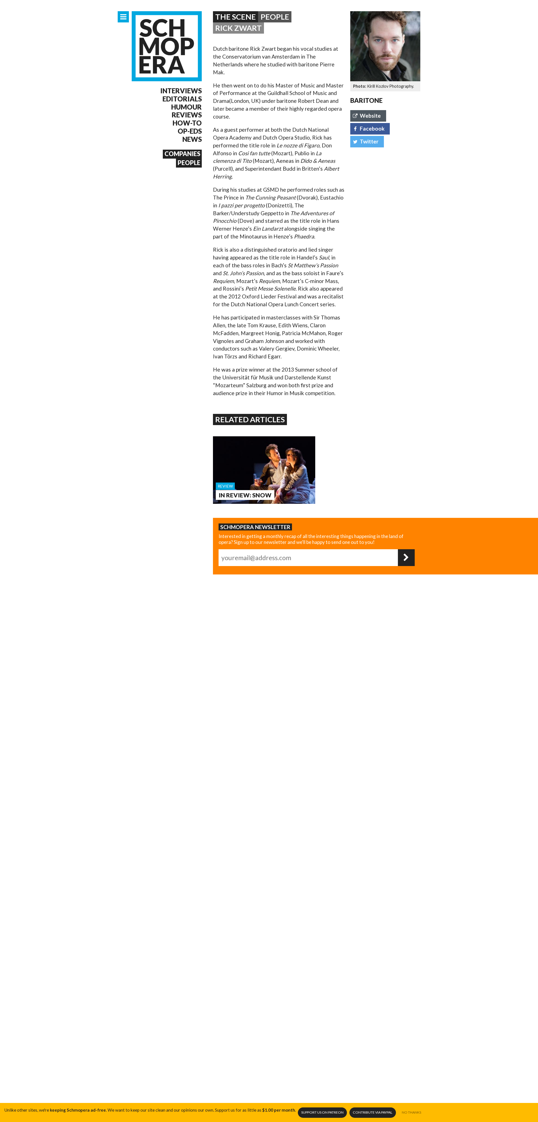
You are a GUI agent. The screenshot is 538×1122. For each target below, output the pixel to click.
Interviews (181, 91)
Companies (182, 153)
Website (370, 115)
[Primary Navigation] (123, 16)
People (189, 162)
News (192, 139)
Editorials (182, 99)
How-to (187, 123)
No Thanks (411, 1112)
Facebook (372, 128)
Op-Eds (190, 131)
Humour (186, 107)
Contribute (372, 1112)
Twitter (369, 141)
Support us (322, 1112)
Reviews (187, 115)
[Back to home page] (167, 46)
